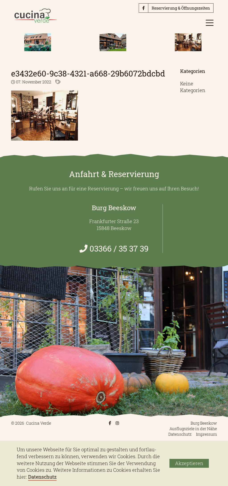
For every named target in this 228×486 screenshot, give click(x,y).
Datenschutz (179, 434)
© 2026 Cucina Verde (31, 423)
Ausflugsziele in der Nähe (193, 428)
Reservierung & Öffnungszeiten (181, 8)
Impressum (206, 434)
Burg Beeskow (204, 423)
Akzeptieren (189, 463)
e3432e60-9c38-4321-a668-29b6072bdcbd (88, 73)
